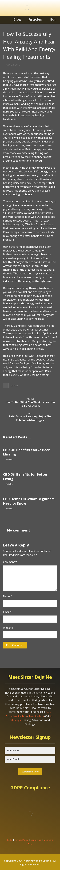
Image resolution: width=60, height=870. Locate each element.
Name (7, 596)
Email (7, 612)
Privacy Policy (21, 839)
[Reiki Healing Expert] (27, 7)
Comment (10, 562)
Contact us (36, 839)
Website (8, 628)
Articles (14, 385)
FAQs (9, 839)
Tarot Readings (36, 716)
